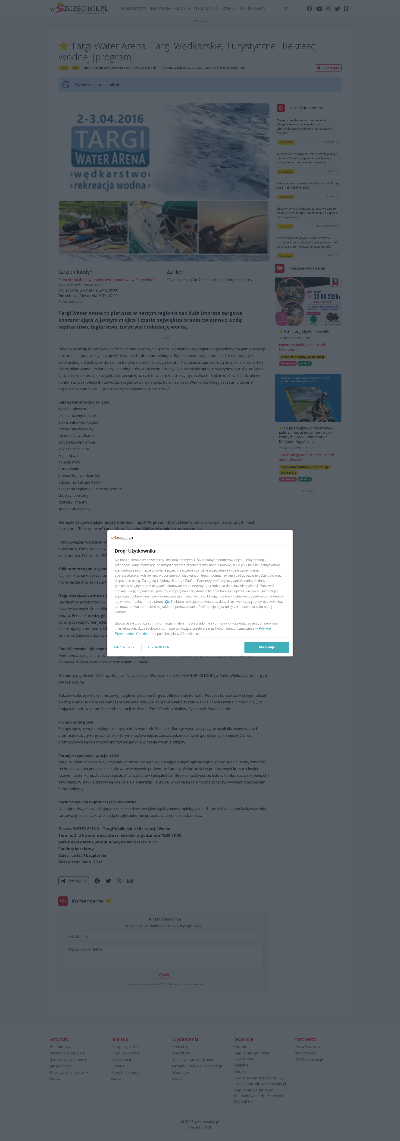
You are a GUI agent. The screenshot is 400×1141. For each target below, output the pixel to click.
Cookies (142, 634)
